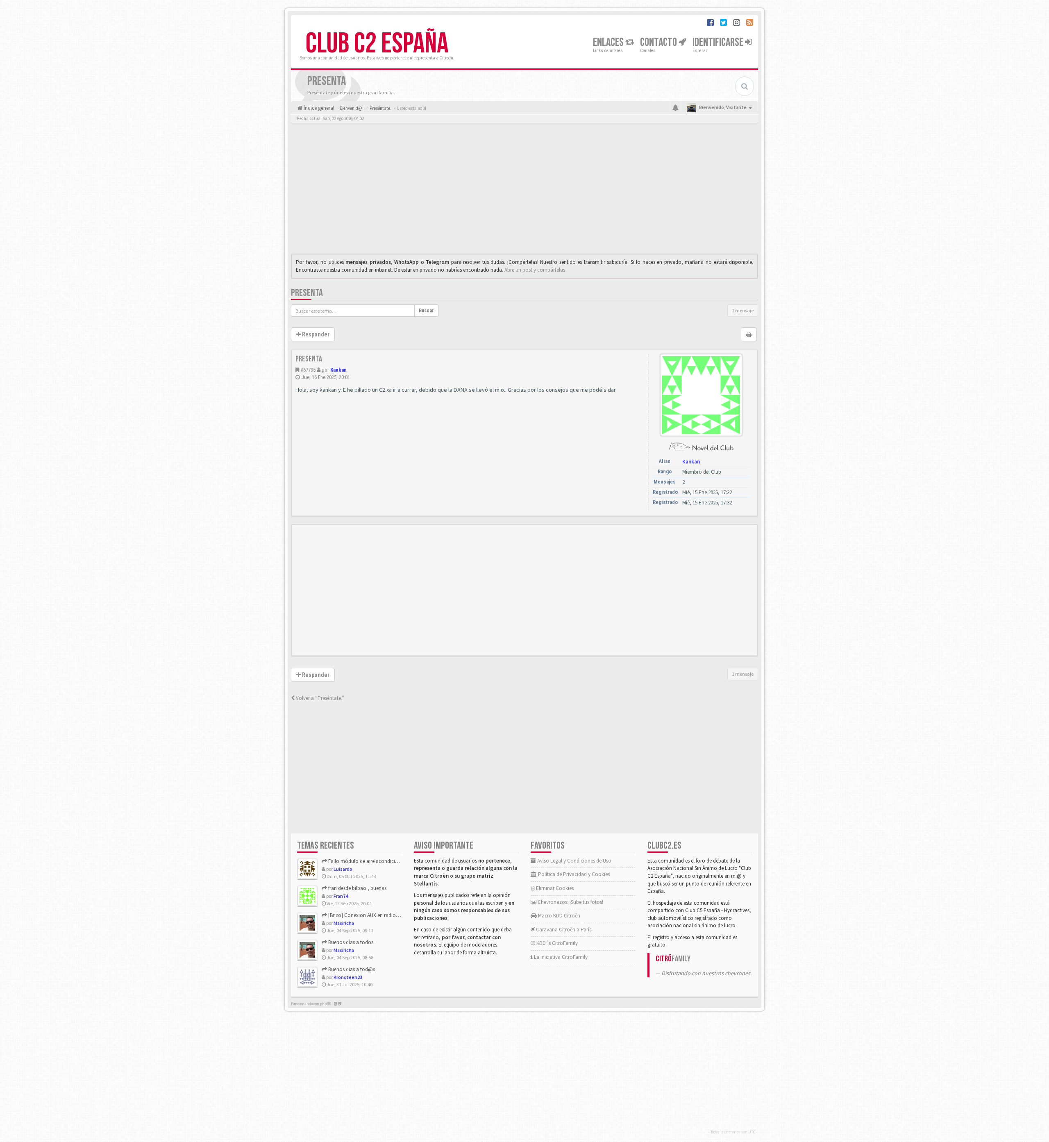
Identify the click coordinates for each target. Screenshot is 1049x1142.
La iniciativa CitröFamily (560, 957)
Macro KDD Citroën (558, 915)
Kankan (338, 370)
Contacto (659, 42)
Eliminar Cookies (554, 888)
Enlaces (609, 42)
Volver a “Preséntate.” (319, 698)
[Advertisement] (524, 190)
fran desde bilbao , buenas (356, 888)
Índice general (318, 107)
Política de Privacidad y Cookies (573, 874)
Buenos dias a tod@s (351, 969)
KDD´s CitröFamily (556, 943)
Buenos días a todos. (351, 942)
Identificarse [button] (719, 42)
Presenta (307, 293)
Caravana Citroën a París (563, 929)
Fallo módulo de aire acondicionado (368, 861)
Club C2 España (377, 44)
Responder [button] (315, 334)
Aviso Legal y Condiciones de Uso (573, 860)
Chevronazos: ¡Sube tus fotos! (569, 902)
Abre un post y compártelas (534, 269)
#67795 (308, 370)
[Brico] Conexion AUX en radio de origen (372, 915)
